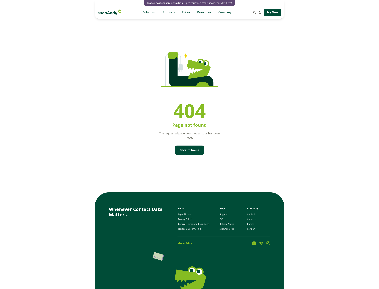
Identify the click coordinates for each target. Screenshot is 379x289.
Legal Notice (184, 214)
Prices (186, 12)
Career (250, 224)
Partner (251, 228)
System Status (227, 228)
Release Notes (227, 224)
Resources (204, 12)
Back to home (189, 150)
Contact (251, 214)
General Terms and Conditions (193, 224)
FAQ (222, 219)
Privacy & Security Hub (189, 228)
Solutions (149, 12)
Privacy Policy (185, 219)
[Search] (254, 12)
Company (224, 12)
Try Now (272, 12)
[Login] (259, 12)
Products (169, 12)
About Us (251, 219)
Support (224, 214)
